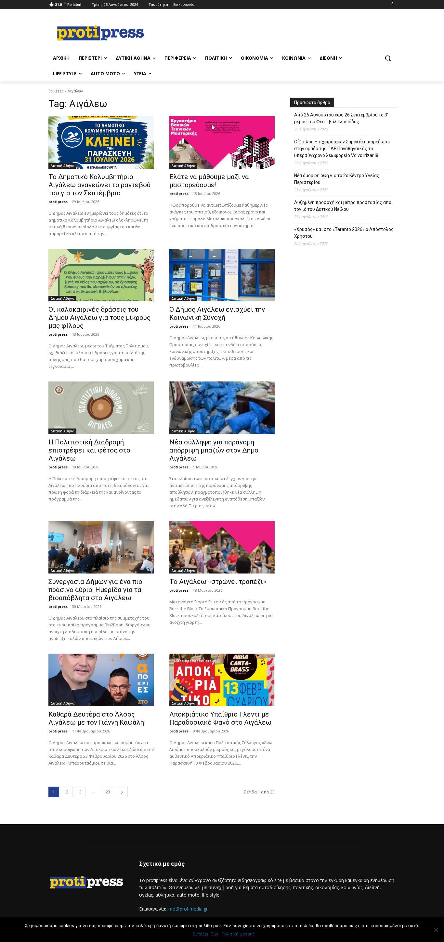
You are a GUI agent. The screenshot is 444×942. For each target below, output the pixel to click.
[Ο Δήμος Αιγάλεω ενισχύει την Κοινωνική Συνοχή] (222, 275)
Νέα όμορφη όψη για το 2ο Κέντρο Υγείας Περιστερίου (336, 179)
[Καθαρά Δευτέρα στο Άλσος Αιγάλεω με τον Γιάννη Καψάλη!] (101, 680)
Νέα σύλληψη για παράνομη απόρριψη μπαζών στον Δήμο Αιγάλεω (213, 450)
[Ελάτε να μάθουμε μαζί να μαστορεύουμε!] (222, 142)
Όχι (214, 933)
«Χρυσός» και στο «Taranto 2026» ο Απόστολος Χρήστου (344, 233)
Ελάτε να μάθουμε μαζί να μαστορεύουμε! (209, 181)
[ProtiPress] (100, 32)
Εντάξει (200, 933)
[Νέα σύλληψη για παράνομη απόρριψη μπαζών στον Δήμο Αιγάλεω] (222, 407)
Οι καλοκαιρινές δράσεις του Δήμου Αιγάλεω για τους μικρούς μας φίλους (99, 318)
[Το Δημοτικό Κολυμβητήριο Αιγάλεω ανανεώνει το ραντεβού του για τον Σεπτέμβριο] (101, 142)
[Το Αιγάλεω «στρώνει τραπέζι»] (222, 547)
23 (108, 792)
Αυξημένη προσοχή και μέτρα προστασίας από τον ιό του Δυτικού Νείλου (342, 206)
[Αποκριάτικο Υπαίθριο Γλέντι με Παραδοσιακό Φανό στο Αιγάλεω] (222, 680)
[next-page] (122, 792)
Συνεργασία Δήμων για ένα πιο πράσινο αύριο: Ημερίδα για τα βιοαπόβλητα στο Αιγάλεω (95, 590)
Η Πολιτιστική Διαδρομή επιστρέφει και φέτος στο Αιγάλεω (89, 450)
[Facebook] (392, 4)
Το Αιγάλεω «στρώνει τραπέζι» (217, 582)
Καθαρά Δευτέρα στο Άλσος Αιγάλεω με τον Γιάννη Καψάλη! (97, 718)
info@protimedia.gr (187, 909)
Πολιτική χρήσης (238, 933)
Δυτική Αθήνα (62, 165)
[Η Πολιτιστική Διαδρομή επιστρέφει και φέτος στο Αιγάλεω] (101, 407)
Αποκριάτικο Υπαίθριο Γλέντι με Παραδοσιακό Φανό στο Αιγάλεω (220, 718)
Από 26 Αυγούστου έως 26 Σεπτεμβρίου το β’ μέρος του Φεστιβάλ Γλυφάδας (341, 118)
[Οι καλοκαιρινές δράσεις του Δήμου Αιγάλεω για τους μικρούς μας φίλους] (101, 275)
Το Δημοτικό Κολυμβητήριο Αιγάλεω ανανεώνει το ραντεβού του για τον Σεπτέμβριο (99, 185)
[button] (388, 58)
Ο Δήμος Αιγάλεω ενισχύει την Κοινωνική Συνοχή (217, 313)
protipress (58, 201)
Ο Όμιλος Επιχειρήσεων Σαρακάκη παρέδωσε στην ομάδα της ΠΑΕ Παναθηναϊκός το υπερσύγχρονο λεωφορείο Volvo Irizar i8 (342, 148)
